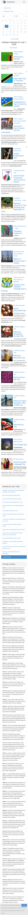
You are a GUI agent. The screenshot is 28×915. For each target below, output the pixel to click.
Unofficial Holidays (19, 305)
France (21, 502)
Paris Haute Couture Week (8, 502)
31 (18, 34)
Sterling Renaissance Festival (9, 505)
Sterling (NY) (21, 505)
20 (3, 32)
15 (11, 29)
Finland (4, 526)
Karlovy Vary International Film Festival (11, 533)
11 (21, 26)
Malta (18, 495)
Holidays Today (7, 8)
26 (25, 32)
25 (21, 32)
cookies (6, 905)
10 (18, 26)
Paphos (4, 548)
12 (25, 26)
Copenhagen (19, 541)
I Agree (24, 905)
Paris (17, 502)
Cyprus (8, 548)
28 (7, 34)
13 (3, 29)
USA (3, 507)
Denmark (4, 543)
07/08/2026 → (14, 48)
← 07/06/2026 (14, 39)
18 (21, 29)
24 (18, 32)
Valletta (15, 495)
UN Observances (18, 459)
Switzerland (5, 553)
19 (25, 29)
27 (3, 34)
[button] (24, 2)
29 (11, 34)
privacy (18, 908)
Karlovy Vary (5, 534)
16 (14, 29)
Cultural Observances (20, 226)
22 (11, 32)
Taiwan (4, 515)
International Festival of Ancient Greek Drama (13, 546)
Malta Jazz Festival (7, 495)
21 (7, 32)
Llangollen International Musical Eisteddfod (12, 490)
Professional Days (19, 170)
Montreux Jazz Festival (8, 551)
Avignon (12, 510)
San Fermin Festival (7, 498)
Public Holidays (18, 51)
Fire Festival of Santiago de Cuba (10, 519)
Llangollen (4, 492)
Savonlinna (19, 524)
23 (14, 32)
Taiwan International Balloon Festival (11, 514)
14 (7, 29)
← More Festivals (6, 557)
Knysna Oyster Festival (7, 529)
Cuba (6, 521)
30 (14, 34)
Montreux (17, 551)
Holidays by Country (8, 11)
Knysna (16, 529)
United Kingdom (12, 492)
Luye (23, 514)
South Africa (22, 529)
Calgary (14, 538)
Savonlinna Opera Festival (8, 524)
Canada (19, 538)
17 (18, 29)
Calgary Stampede (6, 538)
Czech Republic (12, 534)
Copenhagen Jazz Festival (8, 541)
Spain (20, 498)
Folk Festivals (18, 439)
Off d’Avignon (5, 510)
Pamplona (15, 498)
